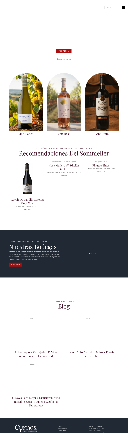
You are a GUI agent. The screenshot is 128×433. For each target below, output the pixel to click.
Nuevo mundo (21, 206)
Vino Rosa (64, 134)
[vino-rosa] (64, 74)
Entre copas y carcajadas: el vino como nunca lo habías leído (36, 330)
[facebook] (4, 7)
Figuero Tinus (101, 165)
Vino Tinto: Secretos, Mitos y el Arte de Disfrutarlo (92, 330)
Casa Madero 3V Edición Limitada (64, 167)
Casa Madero (70, 172)
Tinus (104, 168)
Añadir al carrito (27, 177)
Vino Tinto (102, 134)
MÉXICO (78, 172)
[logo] (26, 426)
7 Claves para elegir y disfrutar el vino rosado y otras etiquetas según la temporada (36, 374)
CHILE (36, 206)
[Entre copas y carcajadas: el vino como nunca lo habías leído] (36, 332)
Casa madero (61, 172)
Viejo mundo (111, 168)
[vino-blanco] (26, 74)
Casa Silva (29, 206)
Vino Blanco (25, 134)
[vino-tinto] (102, 74)
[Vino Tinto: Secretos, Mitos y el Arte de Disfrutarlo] (92, 332)
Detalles (27, 180)
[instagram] (7, 7)
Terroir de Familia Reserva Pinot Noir (27, 201)
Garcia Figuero (97, 168)
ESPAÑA (89, 168)
